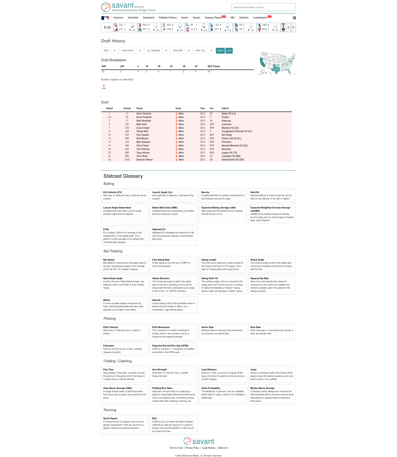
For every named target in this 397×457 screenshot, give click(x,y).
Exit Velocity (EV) (112, 192)
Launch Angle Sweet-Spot (117, 207)
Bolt (154, 418)
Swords (156, 299)
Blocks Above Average (262, 388)
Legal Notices (209, 447)
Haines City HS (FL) (231, 138)
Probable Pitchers (168, 17)
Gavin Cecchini (143, 113)
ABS (232, 17)
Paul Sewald (142, 134)
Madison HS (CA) (230, 127)
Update (220, 50)
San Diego (227, 134)
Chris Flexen (142, 145)
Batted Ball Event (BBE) (165, 207)
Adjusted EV (159, 229)
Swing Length (208, 259)
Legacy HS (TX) (229, 152)
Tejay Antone (142, 152)
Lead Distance (209, 369)
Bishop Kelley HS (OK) (233, 159)
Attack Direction (161, 278)
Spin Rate (255, 327)
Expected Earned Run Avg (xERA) (170, 345)
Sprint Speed (110, 418)
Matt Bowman (143, 141)
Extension (108, 345)
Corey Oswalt (143, 127)
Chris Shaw (141, 156)
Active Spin (207, 327)
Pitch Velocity (110, 327)
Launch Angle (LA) (162, 192)
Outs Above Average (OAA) (117, 388)
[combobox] (264, 7)
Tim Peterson (143, 149)
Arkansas (226, 120)
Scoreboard (148, 17)
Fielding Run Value (162, 388)
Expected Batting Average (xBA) (218, 207)
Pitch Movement (161, 327)
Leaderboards (262, 17)
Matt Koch (141, 124)
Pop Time (108, 369)
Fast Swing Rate (161, 259)
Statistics (243, 17)
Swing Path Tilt (209, 278)
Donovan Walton (144, 159)
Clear (229, 50)
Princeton (226, 141)
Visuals (196, 17)
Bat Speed (108, 259)
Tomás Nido (142, 131)
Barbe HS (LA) (229, 113)
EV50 (106, 229)
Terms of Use (176, 447)
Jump (253, 369)
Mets (181, 113)
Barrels (205, 192)
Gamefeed (133, 17)
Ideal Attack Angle (113, 278)
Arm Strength (159, 369)
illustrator (118, 17)
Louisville (226, 124)
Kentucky (226, 149)
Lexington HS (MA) (231, 156)
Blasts (106, 299)
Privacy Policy (193, 447)
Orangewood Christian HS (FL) (237, 131)
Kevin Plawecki (144, 117)
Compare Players (213, 17)
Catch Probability (210, 388)
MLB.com (223, 447)
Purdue (225, 117)
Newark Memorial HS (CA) (235, 145)
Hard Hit (254, 192)
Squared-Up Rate (259, 278)
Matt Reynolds (143, 120)
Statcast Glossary (123, 175)
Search (184, 17)
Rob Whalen (142, 138)
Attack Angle (257, 259)
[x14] (104, 85)
